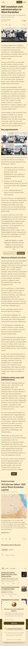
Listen (24, 20)
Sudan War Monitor (5, 19)
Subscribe (19, 2)
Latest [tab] (6, 568)
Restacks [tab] (11, 549)
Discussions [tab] (12, 568)
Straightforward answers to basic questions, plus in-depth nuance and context (9, 578)
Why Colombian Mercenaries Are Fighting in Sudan (10, 588)
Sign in (25, 2)
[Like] (2, 24)
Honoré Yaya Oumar (12, 594)
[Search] (25, 568)
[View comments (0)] (6, 24)
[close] (23, 602)
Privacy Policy (19, 635)
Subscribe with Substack (15, 629)
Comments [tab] (4, 549)
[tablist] (7, 549)
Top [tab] (3, 568)
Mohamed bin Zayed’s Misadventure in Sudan (7, 591)
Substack (6, 643)
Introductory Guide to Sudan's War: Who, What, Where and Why (9, 574)
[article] (14, 578)
